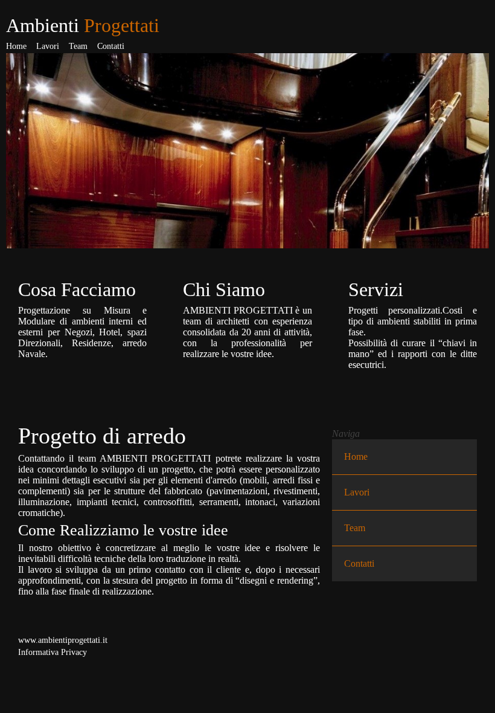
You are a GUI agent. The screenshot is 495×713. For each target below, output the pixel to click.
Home (16, 46)
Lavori (47, 46)
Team (78, 46)
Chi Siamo (224, 289)
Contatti (110, 46)
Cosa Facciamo (77, 289)
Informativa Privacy (52, 652)
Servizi (375, 289)
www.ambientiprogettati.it (62, 640)
